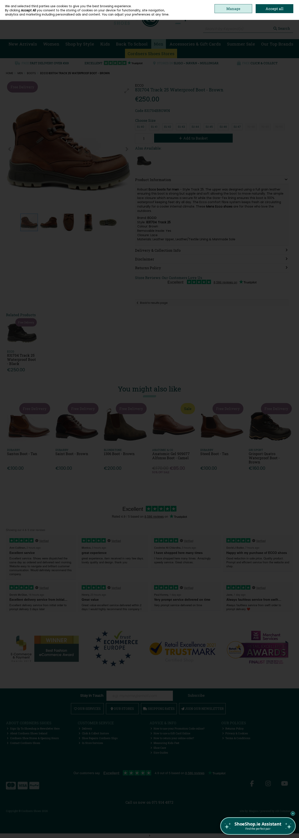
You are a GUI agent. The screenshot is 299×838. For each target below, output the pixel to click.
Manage (233, 8)
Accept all (274, 8)
